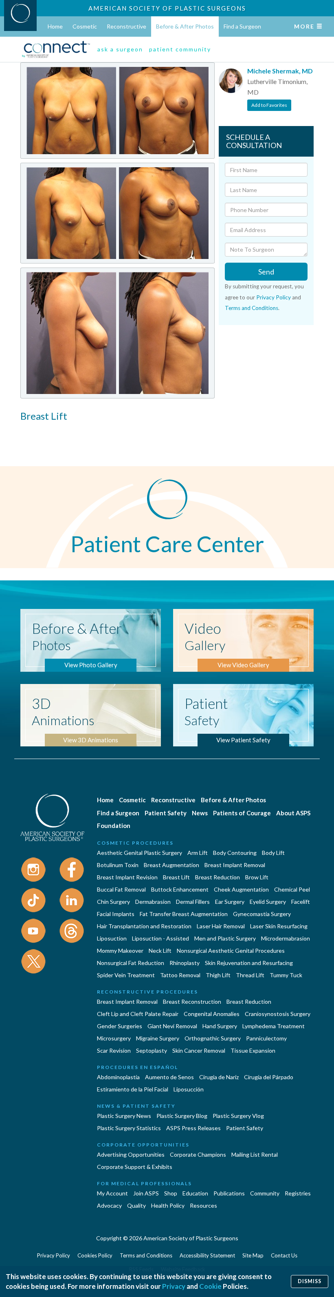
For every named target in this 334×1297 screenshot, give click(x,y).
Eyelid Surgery (268, 901)
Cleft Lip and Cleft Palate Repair (137, 1013)
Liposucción (189, 1089)
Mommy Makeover (120, 950)
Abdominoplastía (118, 1076)
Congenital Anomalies (212, 1013)
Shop (170, 1193)
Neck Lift (160, 950)
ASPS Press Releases (193, 1127)
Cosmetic (85, 26)
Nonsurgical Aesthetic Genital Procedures (231, 950)
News (200, 813)
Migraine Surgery (157, 1038)
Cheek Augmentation (241, 889)
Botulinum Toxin (117, 864)
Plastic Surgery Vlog (238, 1115)
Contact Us (284, 1255)
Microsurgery (114, 1038)
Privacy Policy (273, 297)
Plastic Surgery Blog (181, 1115)
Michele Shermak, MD (280, 71)
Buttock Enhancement (180, 889)
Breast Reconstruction (192, 1001)
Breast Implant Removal (234, 864)
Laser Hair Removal (221, 926)
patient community (180, 49)
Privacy (173, 1286)
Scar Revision (114, 1050)
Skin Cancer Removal (198, 1050)
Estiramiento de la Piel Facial (132, 1089)
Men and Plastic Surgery (225, 938)
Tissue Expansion (253, 1050)
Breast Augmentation (171, 864)
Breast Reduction (217, 877)
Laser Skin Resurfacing (279, 926)
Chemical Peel (292, 889)
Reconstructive (126, 26)
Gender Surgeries (119, 1026)
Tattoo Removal (180, 975)
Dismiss (309, 1281)
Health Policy (168, 1205)
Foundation (113, 825)
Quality (136, 1205)
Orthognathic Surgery (213, 1038)
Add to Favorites (269, 105)
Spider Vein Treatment (126, 975)
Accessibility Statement (207, 1255)
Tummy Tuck (286, 975)
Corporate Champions (198, 1154)
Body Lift (273, 852)
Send (266, 271)
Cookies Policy (94, 1255)
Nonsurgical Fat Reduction (130, 962)
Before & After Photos (185, 26)
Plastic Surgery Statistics (129, 1127)
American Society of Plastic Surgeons (167, 8)
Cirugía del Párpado (268, 1076)
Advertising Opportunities (131, 1154)
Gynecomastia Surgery (262, 913)
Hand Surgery (219, 1026)
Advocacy (109, 1205)
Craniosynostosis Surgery (277, 1013)
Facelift (300, 901)
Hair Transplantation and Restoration (144, 926)
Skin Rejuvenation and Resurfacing (249, 962)
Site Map (253, 1255)
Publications (229, 1193)
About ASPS (293, 813)
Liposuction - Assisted (160, 938)
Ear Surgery (229, 901)
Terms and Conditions (251, 308)
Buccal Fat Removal (121, 889)
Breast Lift (176, 877)
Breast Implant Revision (127, 877)
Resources (203, 1205)
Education (195, 1193)
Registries (298, 1193)
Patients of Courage (242, 813)
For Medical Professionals (144, 1183)
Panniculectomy (266, 1038)
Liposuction (112, 938)
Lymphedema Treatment (273, 1026)
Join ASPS (146, 1193)
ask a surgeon (120, 49)
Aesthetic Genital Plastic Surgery (139, 852)
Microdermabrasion (285, 938)
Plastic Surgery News (124, 1115)
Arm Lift (197, 852)
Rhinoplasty (184, 962)
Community (264, 1193)
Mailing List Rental (254, 1154)
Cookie (210, 1286)
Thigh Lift (218, 975)
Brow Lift (256, 877)
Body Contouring (235, 852)
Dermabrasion (153, 901)
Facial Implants (115, 913)
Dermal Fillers (193, 901)
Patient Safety (166, 813)
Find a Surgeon (242, 26)
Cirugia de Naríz (219, 1076)
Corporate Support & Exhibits (134, 1166)
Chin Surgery (113, 901)
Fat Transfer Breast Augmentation (184, 913)
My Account (112, 1193)
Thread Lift (250, 975)
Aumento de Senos (169, 1076)
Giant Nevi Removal (172, 1026)
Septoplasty (151, 1050)
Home (55, 26)
